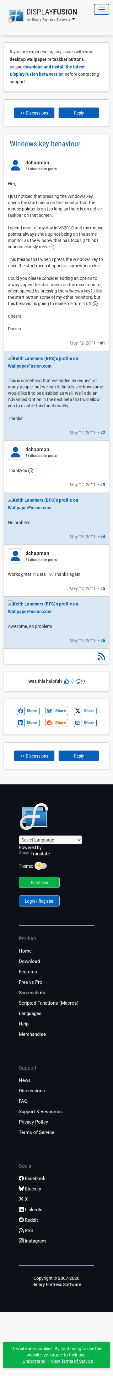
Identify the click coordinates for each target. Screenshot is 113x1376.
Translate (40, 854)
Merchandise (32, 1034)
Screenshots (32, 992)
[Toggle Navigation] (101, 9)
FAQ (23, 1101)
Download (29, 961)
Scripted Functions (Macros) (48, 1003)
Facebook (35, 1178)
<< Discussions (34, 113)
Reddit (31, 1220)
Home (25, 951)
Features (28, 972)
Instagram (35, 1241)
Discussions (32, 1091)
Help (24, 1024)
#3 (102, 484)
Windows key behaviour (45, 143)
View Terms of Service (72, 1361)
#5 (102, 588)
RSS (29, 1230)
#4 (102, 536)
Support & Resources (41, 1111)
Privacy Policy (33, 1122)
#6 (102, 640)
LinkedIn (33, 1210)
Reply (79, 113)
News (25, 1080)
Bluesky (33, 1189)
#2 (102, 432)
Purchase (39, 882)
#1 (102, 342)
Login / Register (39, 901)
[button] (40, 15)
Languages (30, 1013)
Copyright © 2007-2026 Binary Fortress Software (56, 1281)
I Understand (33, 1361)
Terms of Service (36, 1132)
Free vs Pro (30, 982)
